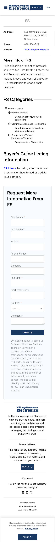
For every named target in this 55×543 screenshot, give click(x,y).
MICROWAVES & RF (27, 506)
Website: (8, 49)
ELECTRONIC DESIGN (27, 510)
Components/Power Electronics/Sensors (21, 136)
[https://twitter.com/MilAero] (30, 492)
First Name (18, 217)
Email (15, 241)
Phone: (7, 44)
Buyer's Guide (15, 108)
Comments (17, 315)
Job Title (17, 277)
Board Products (19, 112)
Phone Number (19, 253)
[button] (6, 7)
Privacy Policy (31, 529)
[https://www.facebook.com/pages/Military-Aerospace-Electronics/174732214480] (23, 492)
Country (16, 302)
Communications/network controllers (28, 118)
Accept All (27, 537)
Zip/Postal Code (20, 290)
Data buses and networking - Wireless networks (30, 129)
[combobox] (27, 308)
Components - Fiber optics (29, 142)
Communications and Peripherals (28, 124)
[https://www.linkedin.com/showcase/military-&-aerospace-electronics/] (27, 492)
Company (16, 265)
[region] (27, 530)
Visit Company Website (36, 49)
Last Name (18, 229)
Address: (8, 32)
